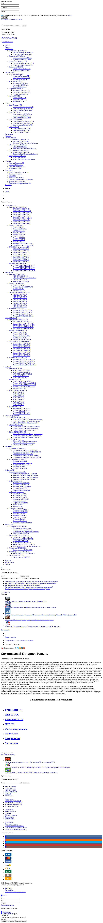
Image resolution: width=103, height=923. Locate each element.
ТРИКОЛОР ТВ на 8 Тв (21, 260)
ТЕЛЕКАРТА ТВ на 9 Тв (21, 356)
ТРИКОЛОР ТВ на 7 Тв (21, 258)
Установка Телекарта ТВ (21, 90)
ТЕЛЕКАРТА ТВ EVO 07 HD (23, 323)
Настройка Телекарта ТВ (21, 92)
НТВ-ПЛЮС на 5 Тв (20, 299)
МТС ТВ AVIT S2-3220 (21, 376)
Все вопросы (5, 592)
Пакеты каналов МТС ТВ (21, 69)
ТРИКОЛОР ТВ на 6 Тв (21, 256)
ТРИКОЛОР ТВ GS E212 (21, 220)
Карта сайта (9, 890)
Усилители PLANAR (20, 497)
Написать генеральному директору (21, 179)
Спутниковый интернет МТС (23, 454)
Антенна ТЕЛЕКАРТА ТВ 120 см (24, 365)
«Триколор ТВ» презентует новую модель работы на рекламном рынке (29, 620)
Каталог (7, 47)
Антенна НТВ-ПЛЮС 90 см (22, 314)
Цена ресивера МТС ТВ (21, 130)
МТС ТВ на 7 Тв (18, 401)
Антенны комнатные (20, 488)
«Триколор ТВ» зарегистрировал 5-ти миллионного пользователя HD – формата (32, 626)
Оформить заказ (21, 921)
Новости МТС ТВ (15, 168)
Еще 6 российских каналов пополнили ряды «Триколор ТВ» (25, 601)
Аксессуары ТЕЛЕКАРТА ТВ (19, 552)
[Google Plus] (24, 648)
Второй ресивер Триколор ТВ (23, 245)
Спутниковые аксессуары (17, 526)
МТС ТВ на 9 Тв (18, 405)
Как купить (9, 134)
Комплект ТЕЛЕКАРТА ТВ (18, 319)
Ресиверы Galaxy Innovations (22, 523)
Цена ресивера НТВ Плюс (22, 116)
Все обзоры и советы (8, 754)
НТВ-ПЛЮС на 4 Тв (20, 298)
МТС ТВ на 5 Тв (18, 397)
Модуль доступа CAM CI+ (22, 339)
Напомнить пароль (7, 905)
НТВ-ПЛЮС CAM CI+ (21, 281)
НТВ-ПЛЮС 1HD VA (20, 276)
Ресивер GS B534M (19, 229)
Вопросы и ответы (15, 174)
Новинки (8, 560)
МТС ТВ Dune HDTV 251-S (22, 374)
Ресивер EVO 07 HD (20, 334)
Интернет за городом (20, 468)
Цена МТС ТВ (14, 127)
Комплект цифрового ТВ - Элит (24, 479)
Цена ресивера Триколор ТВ (22, 108)
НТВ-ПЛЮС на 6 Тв (20, 301)
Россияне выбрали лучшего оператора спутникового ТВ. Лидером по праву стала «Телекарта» (37, 767)
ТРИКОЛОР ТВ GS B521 (21, 216)
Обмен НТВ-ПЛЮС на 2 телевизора (25, 428)
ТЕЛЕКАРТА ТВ (11, 318)
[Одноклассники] (20, 648)
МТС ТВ (8, 367)
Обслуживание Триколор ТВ (19, 139)
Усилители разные (19, 501)
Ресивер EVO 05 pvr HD (21, 336)
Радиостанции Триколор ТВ (22, 54)
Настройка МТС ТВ (20, 99)
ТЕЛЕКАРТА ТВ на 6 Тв (21, 350)
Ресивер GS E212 (19, 238)
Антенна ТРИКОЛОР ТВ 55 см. (24, 265)
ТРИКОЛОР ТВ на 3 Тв (21, 251)
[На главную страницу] (5, 633)
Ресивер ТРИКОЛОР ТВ (17, 225)
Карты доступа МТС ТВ (21, 557)
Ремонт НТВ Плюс (19, 87)
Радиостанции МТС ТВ (21, 70)
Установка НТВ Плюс (20, 83)
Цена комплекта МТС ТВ (21, 128)
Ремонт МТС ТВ (18, 101)
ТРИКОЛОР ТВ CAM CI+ (22, 211)
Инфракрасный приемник (22, 542)
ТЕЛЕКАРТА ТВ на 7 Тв (21, 352)
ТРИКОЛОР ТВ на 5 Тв (21, 254)
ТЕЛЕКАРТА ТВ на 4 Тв (21, 347)
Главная (7, 45)
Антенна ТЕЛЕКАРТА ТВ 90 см (24, 363)
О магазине (9, 170)
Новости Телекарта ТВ (17, 167)
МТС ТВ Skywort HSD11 (21, 372)
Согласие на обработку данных (15, 829)
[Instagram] (5, 847)
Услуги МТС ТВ (14, 96)
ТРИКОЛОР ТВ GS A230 (21, 223)
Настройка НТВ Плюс (20, 85)
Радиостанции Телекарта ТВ (22, 65)
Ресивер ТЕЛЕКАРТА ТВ (18, 330)
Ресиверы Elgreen (19, 519)
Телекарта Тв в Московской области (25, 154)
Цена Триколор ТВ (15, 105)
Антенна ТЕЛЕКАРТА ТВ (18, 358)
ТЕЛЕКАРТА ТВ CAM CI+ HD (24, 325)
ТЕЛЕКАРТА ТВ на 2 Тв (21, 343)
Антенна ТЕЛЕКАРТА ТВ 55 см (24, 359)
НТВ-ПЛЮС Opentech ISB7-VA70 (24, 278)
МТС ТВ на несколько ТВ (18, 390)
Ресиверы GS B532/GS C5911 (23, 243)
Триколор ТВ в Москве (21, 141)
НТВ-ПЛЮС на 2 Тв (20, 294)
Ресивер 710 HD (18, 289)
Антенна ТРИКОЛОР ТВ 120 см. (24, 270)
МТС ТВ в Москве (19, 157)
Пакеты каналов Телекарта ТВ (23, 63)
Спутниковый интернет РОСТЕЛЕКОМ (27, 457)
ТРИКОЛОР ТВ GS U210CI (22, 218)
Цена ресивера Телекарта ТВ (23, 123)
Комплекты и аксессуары (21, 490)
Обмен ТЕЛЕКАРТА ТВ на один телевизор (28, 434)
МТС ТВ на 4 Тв (18, 396)
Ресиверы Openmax (19, 515)
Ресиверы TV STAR (20, 521)
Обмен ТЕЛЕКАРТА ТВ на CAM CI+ (26, 437)
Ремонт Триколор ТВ (20, 79)
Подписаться (25, 576)
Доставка (8, 136)
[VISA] (8, 855)
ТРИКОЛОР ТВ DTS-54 (21, 209)
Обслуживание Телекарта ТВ (19, 150)
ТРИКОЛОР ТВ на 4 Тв (21, 252)
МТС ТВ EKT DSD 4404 (21, 370)
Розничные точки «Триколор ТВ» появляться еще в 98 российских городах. (31, 607)
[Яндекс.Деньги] (8, 866)
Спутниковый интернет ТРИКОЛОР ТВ (27, 452)
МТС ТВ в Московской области (24, 159)
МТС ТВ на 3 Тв (18, 394)
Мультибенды (17, 506)
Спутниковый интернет (17, 448)
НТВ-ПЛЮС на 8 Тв (20, 305)
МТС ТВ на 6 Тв (18, 399)
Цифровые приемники (16, 508)
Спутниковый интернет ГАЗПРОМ (25, 450)
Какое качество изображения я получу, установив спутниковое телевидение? (31, 581)
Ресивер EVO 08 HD (20, 332)
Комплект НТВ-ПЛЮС (17, 274)
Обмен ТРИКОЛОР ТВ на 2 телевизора (26, 421)
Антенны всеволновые (21, 484)
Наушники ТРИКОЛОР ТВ (22, 537)
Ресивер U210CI (18, 236)
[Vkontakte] (6, 836)
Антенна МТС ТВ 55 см (21, 408)
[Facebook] (5, 838)
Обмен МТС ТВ (14, 439)
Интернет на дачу (19, 466)
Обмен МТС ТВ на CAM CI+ (23, 445)
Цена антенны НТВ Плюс (22, 118)
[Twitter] (18, 648)
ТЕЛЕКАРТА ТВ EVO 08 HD (23, 327)
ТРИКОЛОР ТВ (10, 205)
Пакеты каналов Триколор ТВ (23, 52)
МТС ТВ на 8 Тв (18, 403)
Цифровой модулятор (20, 503)
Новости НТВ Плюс (16, 165)
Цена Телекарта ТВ (15, 119)
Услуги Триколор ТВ (16, 74)
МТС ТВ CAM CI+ (19, 377)
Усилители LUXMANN (21, 499)
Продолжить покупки (8, 921)
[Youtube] (5, 843)
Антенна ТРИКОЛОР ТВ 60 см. (24, 267)
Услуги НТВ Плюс (15, 81)
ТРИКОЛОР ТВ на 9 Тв (21, 261)
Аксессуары (9, 524)
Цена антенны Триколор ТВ (22, 110)
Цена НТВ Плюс (14, 112)
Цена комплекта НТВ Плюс (22, 114)
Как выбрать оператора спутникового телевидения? (23, 585)
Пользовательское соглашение (15, 892)
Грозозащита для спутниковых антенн (26, 532)
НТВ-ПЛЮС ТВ (10, 790)
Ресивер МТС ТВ (15, 379)
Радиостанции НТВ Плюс (22, 60)
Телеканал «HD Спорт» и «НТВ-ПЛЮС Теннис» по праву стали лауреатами (31, 772)
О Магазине (9, 822)
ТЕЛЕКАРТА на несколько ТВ (19, 341)
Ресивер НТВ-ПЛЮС (16, 283)
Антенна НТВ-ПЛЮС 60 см (22, 312)
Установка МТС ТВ (19, 98)
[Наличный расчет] (8, 876)
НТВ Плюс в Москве (20, 147)
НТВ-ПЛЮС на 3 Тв (20, 296)
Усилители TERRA (19, 493)
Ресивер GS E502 (19, 240)
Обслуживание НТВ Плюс (18, 145)
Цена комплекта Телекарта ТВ (23, 121)
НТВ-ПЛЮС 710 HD (20, 280)
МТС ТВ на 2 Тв (18, 392)
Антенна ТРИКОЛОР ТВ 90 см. (24, 269)
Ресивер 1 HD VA (19, 285)
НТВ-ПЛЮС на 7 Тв (20, 303)
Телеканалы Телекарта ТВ (18, 61)
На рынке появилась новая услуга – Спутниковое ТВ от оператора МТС (30, 762)
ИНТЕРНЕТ (9, 446)
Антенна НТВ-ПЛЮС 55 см (22, 310)
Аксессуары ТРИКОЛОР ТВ (19, 535)
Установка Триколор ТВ (21, 76)
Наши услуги (9, 72)
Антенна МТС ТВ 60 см (21, 410)
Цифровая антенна (15, 481)
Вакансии (12, 176)
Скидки (7, 564)
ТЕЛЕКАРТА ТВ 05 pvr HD (22, 321)
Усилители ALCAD (19, 495)
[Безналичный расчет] (8, 879)
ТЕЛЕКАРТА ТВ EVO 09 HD (23, 328)
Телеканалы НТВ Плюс (17, 56)
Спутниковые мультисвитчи (22, 530)
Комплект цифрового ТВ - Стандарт (25, 475)
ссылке (70, 15)
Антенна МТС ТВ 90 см (21, 412)
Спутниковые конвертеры (22, 528)
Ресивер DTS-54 (18, 227)
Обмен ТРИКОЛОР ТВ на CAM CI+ (25, 423)
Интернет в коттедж (20, 461)
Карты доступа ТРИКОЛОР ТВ (24, 544)
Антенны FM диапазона (21, 483)
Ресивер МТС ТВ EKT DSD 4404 (24, 385)
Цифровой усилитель (16, 492)
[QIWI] (8, 869)
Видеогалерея (9, 819)
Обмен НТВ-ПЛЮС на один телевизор (26, 426)
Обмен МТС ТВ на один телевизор (25, 441)
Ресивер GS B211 (19, 232)
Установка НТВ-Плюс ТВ (14, 802)
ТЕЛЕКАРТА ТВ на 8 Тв (21, 354)
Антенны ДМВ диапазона (22, 486)
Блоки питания (18, 504)
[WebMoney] (8, 862)
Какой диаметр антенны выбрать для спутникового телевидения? (27, 589)
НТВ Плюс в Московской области (24, 148)
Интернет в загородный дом (22, 463)
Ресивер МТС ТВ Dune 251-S (23, 381)
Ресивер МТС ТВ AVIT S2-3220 (24, 387)
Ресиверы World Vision (20, 510)
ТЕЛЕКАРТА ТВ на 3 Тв (21, 345)
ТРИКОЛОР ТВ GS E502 (21, 222)
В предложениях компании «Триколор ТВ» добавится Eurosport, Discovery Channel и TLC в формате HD (41, 615)
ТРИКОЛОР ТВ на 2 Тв (21, 249)
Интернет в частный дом (21, 464)
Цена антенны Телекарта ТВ (22, 125)
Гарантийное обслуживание (18, 172)
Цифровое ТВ (9, 470)
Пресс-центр (9, 809)
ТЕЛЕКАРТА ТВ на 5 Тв (21, 348)
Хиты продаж (9, 562)
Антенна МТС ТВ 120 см (21, 414)
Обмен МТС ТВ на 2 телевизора (24, 443)
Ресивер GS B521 (19, 234)
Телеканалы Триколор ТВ (17, 50)
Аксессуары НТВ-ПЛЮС (17, 548)
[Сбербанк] (8, 873)
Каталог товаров (10, 786)
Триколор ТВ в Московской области (25, 143)
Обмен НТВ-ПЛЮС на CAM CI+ (24, 430)
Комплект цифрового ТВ (17, 472)
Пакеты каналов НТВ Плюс (22, 58)
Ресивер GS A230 (19, 241)
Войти (3, 903)
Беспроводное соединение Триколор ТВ (26, 546)
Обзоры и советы (11, 815)
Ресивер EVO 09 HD (20, 338)
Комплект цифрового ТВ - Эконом (25, 474)
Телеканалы (9, 49)
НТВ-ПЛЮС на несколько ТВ (19, 292)
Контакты (8, 185)
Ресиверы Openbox (19, 517)
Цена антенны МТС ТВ (21, 132)
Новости (8, 161)
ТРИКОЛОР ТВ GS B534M (22, 212)
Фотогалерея (9, 817)
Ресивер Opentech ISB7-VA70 (23, 287)
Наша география (10, 138)
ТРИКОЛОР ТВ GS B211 (21, 214)
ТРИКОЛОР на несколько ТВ (19, 247)
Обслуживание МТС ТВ (17, 156)
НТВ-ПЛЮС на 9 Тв (20, 307)
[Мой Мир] (22, 648)
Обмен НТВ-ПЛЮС (16, 425)
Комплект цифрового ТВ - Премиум (25, 477)
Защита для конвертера (21, 533)
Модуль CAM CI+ (19, 231)
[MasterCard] (8, 859)
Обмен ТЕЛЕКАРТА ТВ (17, 432)
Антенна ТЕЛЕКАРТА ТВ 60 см (24, 361)
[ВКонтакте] (16, 648)
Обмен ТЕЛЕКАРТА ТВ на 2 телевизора (27, 435)
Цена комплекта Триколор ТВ (23, 107)
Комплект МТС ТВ (15, 368)
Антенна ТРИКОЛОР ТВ (17, 263)
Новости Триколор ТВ (16, 163)
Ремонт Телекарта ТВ (20, 94)
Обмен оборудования (12, 416)
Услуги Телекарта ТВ (16, 89)
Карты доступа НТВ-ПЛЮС (22, 550)
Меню (7, 191)
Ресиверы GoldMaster (20, 512)
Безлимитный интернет (17, 459)
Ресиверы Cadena (19, 513)
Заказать (4, 17)
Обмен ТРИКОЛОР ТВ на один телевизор (27, 419)
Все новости (5, 630)
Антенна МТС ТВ (15, 406)
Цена (6, 103)
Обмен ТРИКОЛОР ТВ (17, 417)
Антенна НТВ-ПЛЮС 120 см (23, 316)
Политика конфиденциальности (20, 183)
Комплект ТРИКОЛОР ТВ (18, 207)
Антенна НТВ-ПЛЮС (16, 309)
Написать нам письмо (16, 177)
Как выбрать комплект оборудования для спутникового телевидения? (29, 587)
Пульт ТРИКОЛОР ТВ (20, 541)
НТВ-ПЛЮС (9, 272)
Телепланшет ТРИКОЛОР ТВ (23, 539)
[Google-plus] (6, 845)
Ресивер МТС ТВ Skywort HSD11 (24, 383)
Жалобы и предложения (17, 181)
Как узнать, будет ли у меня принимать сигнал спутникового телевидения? (31, 583)
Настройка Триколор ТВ (21, 78)
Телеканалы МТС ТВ (16, 67)
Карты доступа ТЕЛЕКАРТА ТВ (24, 553)
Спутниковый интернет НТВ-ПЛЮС (26, 455)
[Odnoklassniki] (5, 840)
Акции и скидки (10, 811)
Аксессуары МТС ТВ (16, 555)
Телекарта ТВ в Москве (21, 152)
